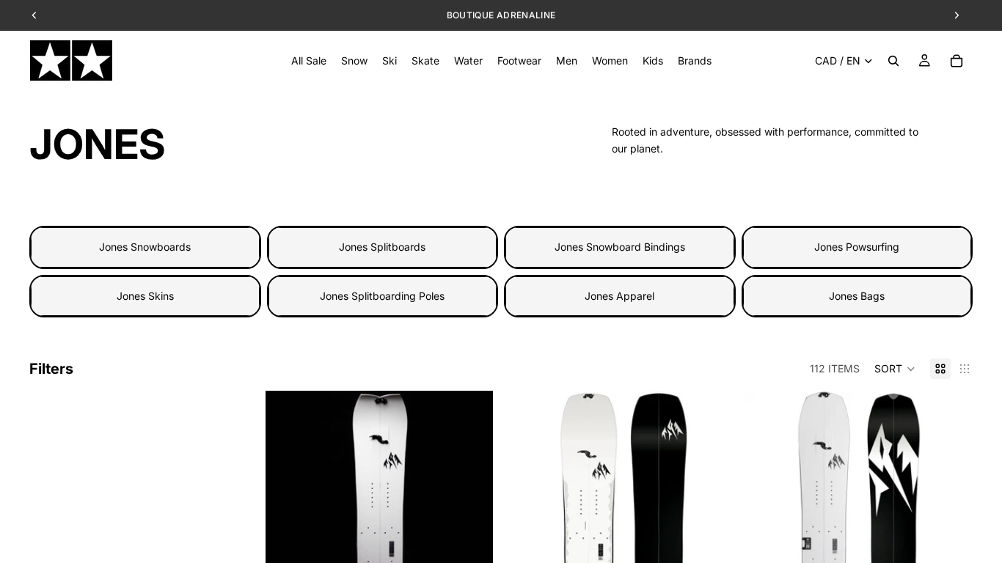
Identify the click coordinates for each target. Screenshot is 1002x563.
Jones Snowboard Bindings (620, 246)
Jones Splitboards (382, 246)
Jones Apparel (619, 296)
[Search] (893, 61)
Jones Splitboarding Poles (382, 296)
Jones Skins (145, 296)
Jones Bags (857, 296)
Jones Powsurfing (856, 246)
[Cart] (956, 61)
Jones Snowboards (145, 246)
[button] (894, 369)
